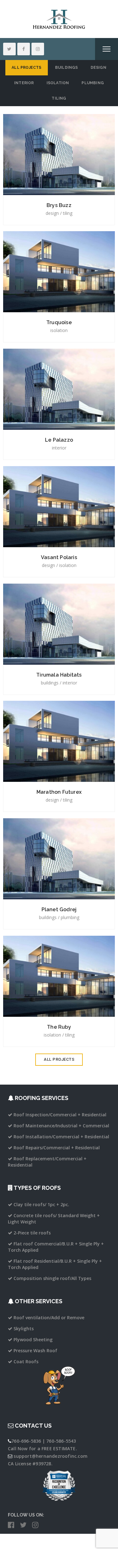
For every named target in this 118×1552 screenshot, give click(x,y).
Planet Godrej (59, 909)
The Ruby (59, 1027)
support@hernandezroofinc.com (50, 1456)
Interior (24, 83)
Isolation (58, 83)
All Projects (26, 67)
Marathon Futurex (59, 792)
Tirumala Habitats (58, 675)
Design (98, 67)
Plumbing (92, 83)
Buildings (66, 67)
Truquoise (59, 322)
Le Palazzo (59, 440)
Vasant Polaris (59, 557)
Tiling (59, 98)
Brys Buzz (59, 205)
